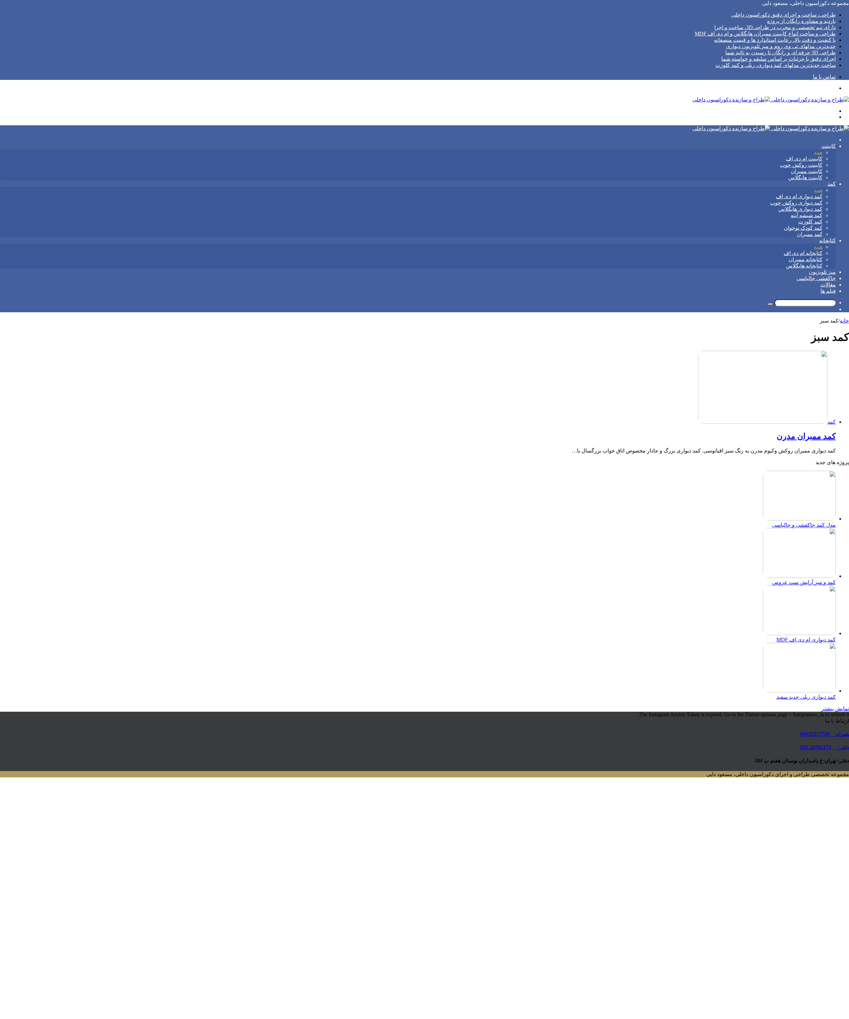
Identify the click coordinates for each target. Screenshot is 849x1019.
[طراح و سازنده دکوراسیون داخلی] (770, 99)
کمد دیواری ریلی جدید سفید (806, 697)
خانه (844, 321)
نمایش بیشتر (835, 708)
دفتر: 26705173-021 (824, 747)
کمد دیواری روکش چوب (796, 203)
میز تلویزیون (822, 272)
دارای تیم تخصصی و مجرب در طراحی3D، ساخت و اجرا (775, 27)
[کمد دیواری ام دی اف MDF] (799, 633)
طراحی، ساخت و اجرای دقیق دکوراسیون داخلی (783, 15)
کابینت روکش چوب (801, 165)
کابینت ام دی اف (804, 158)
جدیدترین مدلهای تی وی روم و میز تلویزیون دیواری (781, 46)
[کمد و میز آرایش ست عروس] (799, 576)
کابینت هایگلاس (805, 177)
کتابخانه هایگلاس (804, 266)
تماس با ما (824, 77)
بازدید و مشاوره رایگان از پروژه (801, 21)
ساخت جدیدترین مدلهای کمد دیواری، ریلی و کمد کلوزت (775, 65)
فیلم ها (828, 291)
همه (818, 152)
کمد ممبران (809, 234)
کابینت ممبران (806, 171)
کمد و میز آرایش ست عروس (804, 582)
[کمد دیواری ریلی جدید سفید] (799, 690)
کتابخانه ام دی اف (803, 253)
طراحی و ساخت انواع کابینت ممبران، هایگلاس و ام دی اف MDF (765, 33)
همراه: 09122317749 (824, 734)
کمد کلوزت (810, 221)
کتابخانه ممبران (805, 259)
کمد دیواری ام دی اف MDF (806, 639)
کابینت (828, 146)
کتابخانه (827, 240)
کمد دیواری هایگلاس (800, 209)
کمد (831, 184)
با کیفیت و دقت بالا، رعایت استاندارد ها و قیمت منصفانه (775, 40)
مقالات (828, 284)
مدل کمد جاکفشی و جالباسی (804, 525)
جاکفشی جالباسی (816, 278)
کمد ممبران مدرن (806, 436)
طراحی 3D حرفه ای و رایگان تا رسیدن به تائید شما (780, 52)
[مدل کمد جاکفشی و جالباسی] (799, 518)
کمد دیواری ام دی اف (799, 196)
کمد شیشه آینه (806, 215)
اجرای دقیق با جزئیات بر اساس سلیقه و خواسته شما (778, 59)
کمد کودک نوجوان (803, 228)
